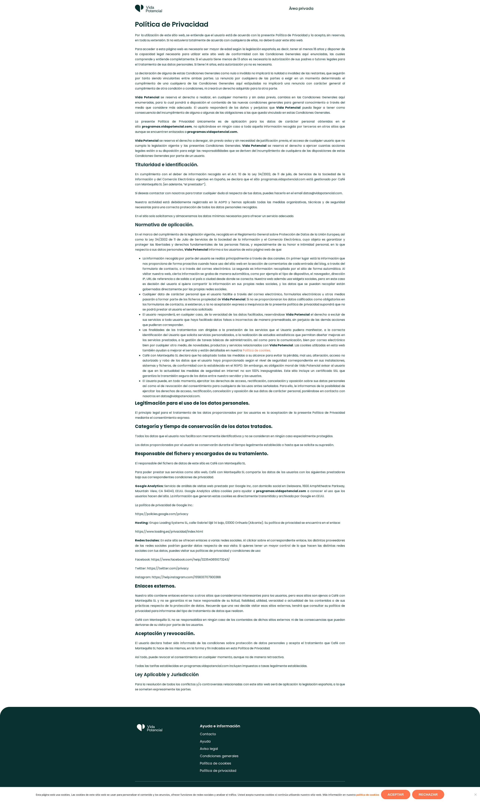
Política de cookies (256, 350)
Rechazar (428, 794)
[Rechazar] (475, 794)
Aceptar (396, 794)
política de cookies (367, 794)
